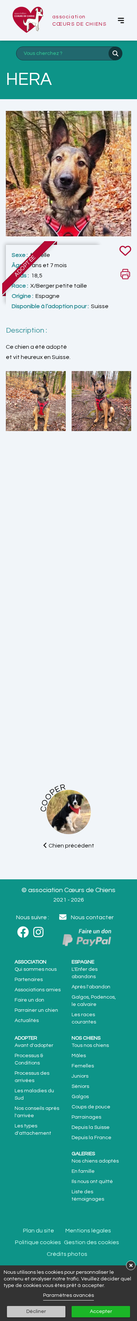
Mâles (79, 1055)
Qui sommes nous (36, 969)
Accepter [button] (101, 1311)
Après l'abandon (91, 986)
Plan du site (38, 1231)
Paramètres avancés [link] (68, 1295)
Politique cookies (38, 1242)
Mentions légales (88, 1231)
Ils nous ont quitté (92, 1181)
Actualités (27, 1020)
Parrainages (86, 1117)
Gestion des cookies (91, 1242)
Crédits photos (67, 1254)
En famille (83, 1171)
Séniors (80, 1086)
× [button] (131, 1265)
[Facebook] (25, 932)
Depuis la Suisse (91, 1127)
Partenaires (29, 979)
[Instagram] (40, 932)
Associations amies (38, 989)
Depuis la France (91, 1137)
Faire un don (29, 1000)
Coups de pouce (91, 1106)
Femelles (83, 1066)
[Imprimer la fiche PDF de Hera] (125, 274)
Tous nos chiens (90, 1045)
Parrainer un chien (36, 1010)
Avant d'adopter (34, 1045)
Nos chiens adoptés (95, 1161)
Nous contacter (92, 917)
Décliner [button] (36, 1311)
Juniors (80, 1076)
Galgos (80, 1096)
